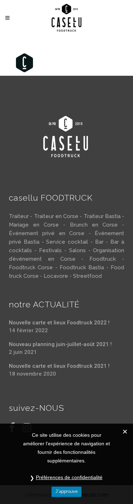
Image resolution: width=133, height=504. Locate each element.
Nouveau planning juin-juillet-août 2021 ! (60, 344)
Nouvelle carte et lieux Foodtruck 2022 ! (59, 322)
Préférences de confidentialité (69, 477)
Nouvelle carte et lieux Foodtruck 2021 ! (59, 366)
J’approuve (66, 491)
